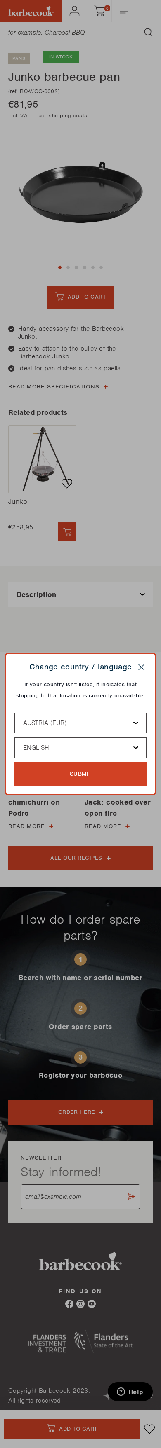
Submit (81, 773)
